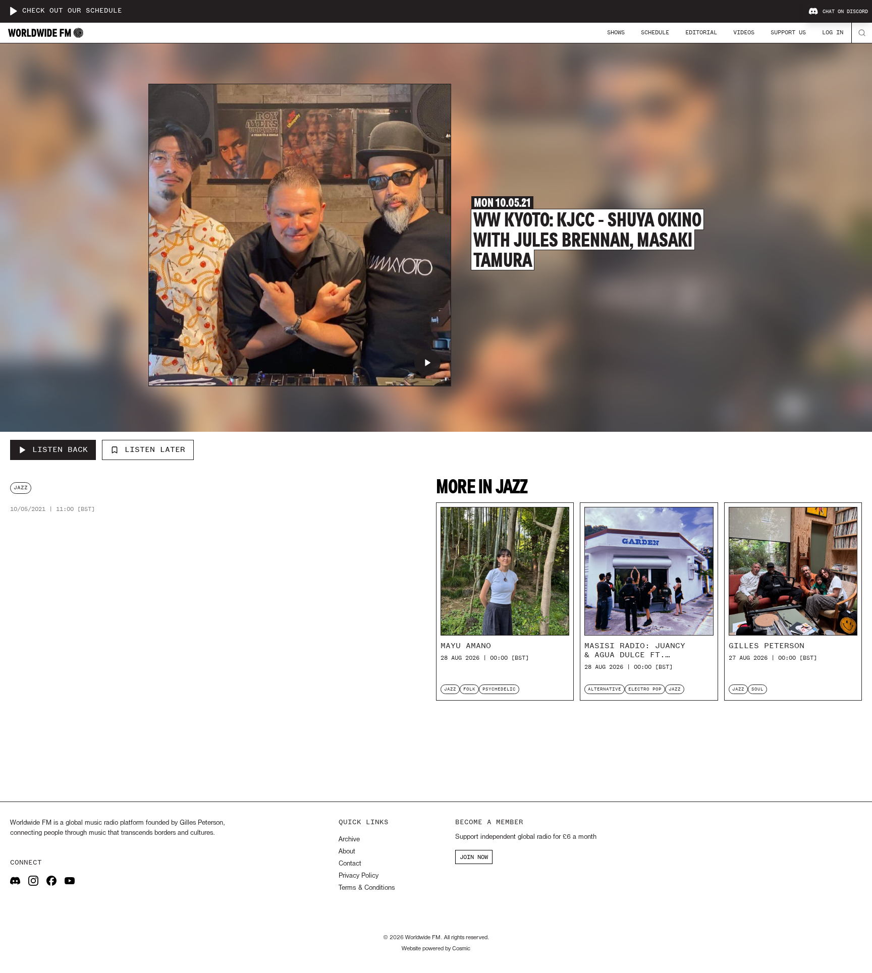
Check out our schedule (72, 11)
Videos (743, 32)
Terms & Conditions (367, 888)
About (347, 851)
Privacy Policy (358, 876)
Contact (350, 864)
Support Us (788, 32)
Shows (616, 32)
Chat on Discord (845, 12)
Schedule (655, 32)
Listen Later (155, 449)
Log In (832, 32)
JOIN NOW (474, 857)
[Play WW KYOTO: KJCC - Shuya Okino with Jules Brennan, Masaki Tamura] (427, 363)
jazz (21, 487)
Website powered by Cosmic (436, 948)
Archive (349, 839)
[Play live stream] (13, 11)
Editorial (701, 32)
